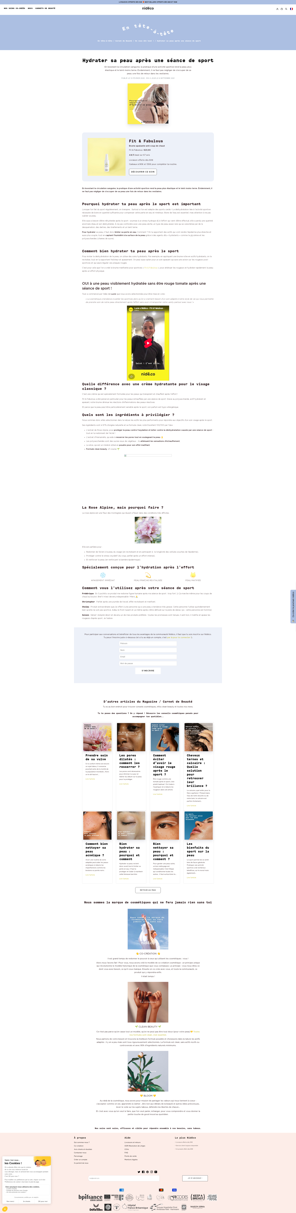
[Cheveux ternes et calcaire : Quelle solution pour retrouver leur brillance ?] (199, 737)
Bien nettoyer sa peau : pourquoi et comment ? (163, 851)
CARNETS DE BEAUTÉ (45, 8)
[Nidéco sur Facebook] (143, 1172)
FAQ (126, 1153)
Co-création (78, 1146)
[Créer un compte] (277, 9)
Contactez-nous (80, 1153)
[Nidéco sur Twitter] (139, 1172)
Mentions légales (131, 1159)
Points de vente (131, 1156)
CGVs (127, 1149)
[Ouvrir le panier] (282, 9)
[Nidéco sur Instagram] (151, 1172)
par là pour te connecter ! (179, 637)
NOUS (30, 8)
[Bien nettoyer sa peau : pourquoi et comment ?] (165, 825)
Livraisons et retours (133, 1142)
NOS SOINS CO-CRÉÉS (14, 8)
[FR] (291, 9)
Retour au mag (148, 890)
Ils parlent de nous (81, 1163)
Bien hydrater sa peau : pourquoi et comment (129, 851)
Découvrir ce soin (143, 172)
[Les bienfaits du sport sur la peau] (199, 825)
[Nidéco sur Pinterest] (147, 1172)
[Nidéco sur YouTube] (155, 1172)
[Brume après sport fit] (148, 478)
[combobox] (291, 9)
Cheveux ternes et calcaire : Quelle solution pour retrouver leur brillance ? (197, 771)
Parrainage (78, 1156)
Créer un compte (80, 1159)
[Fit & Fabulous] (107, 157)
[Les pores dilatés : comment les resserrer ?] (131, 737)
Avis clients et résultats (83, 1149)
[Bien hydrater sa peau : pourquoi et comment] (131, 825)
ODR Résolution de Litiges (135, 1146)
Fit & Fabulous (151, 268)
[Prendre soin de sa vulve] (97, 737)
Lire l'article (90, 779)
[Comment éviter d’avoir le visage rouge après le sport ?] (165, 737)
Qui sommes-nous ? (81, 1142)
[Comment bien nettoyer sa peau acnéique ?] (97, 825)
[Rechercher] (286, 9)
